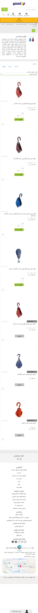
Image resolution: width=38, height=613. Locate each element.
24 (9, 67)
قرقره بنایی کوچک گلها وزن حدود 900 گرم (25, 104)
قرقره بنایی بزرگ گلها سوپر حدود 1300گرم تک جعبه (22, 269)
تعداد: (22, 113)
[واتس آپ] (22, 542)
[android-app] (20, 459)
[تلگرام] (18, 542)
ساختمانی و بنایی (9, 24)
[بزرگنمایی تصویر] (31, 39)
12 (2, 67)
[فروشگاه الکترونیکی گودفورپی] (19, 3)
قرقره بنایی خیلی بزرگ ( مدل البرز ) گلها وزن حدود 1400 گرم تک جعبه (20, 215)
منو (33, 31)
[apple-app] (17, 459)
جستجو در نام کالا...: (30, 9)
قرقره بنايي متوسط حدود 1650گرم (27, 374)
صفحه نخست (32, 24)
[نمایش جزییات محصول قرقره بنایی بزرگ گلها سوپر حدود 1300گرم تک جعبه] (19, 255)
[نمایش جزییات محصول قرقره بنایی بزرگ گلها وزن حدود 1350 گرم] (19, 144)
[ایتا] (15, 542)
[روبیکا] (12, 542)
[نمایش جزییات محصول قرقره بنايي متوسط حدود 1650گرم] (19, 360)
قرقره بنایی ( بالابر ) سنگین (29, 423)
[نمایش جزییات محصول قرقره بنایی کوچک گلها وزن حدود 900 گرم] (19, 89)
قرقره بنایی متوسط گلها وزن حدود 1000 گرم (24, 324)
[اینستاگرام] (25, 542)
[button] (19, 566)
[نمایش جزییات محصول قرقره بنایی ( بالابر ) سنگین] (19, 409)
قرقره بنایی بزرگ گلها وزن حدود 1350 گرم (25, 159)
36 (16, 67)
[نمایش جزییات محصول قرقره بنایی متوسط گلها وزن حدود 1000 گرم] (19, 310)
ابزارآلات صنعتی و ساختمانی (21, 24)
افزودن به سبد (18, 119)
